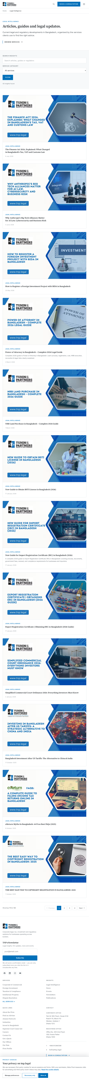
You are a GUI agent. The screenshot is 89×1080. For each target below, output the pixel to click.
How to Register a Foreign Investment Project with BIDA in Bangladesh (37, 286)
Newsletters (50, 994)
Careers (5, 1032)
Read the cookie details (50, 1069)
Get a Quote (7, 1038)
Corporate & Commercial (12, 985)
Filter (7, 77)
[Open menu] (84, 4)
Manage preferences (12, 1075)
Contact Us (7, 1035)
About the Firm (8, 1012)
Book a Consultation (69, 4)
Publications (51, 998)
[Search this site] (53, 4)
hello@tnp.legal (55, 1050)
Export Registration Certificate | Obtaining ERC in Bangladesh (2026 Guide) (39, 626)
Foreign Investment (10, 988)
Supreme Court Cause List (12, 1029)
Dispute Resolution (10, 998)
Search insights (10, 56)
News (48, 988)
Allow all (43, 1075)
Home (5, 11)
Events (49, 991)
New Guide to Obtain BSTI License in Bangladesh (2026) (30, 489)
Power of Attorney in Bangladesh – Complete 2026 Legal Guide (33, 352)
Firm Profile (7, 1048)
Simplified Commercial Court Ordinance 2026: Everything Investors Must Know (41, 692)
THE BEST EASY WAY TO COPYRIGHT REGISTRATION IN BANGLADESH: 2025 (40, 890)
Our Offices (7, 1042)
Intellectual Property (11, 994)
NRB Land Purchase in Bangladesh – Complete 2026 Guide (31, 423)
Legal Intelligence (53, 985)
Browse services (12, 42)
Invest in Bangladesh (11, 1025)
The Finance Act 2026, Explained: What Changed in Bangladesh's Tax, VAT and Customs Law (27, 150)
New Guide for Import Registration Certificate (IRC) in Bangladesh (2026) (39, 555)
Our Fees (6, 1045)
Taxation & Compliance (12, 991)
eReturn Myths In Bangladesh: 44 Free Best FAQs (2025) (30, 824)
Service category (10, 66)
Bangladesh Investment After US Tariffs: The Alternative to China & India (39, 758)
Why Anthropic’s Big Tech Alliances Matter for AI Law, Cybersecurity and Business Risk (25, 219)
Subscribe (20, 958)
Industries (6, 1022)
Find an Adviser (9, 1015)
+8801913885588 (55, 1045)
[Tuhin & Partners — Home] (9, 4)
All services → (9, 1001)
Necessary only (30, 1075)
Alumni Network (9, 1019)
